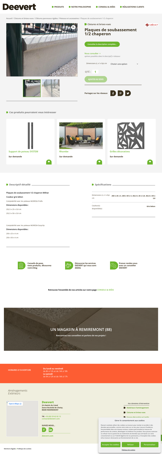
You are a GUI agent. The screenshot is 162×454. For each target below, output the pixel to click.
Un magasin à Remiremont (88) (81, 329)
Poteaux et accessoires (69, 18)
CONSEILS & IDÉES (105, 290)
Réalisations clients (133, 7)
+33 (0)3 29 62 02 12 (53, 416)
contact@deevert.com (51, 419)
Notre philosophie (81, 7)
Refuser (130, 444)
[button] (73, 27)
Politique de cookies (128, 450)
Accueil (9, 18)
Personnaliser (149, 444)
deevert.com (47, 435)
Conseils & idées (106, 7)
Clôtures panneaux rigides (46, 18)
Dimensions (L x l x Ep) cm (96, 63)
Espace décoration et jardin (138, 417)
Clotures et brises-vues (24, 18)
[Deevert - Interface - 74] (44, 430)
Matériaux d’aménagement (138, 408)
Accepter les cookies (110, 444)
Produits (59, 7)
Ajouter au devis (95, 79)
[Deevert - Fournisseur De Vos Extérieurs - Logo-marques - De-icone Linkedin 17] (51, 430)
